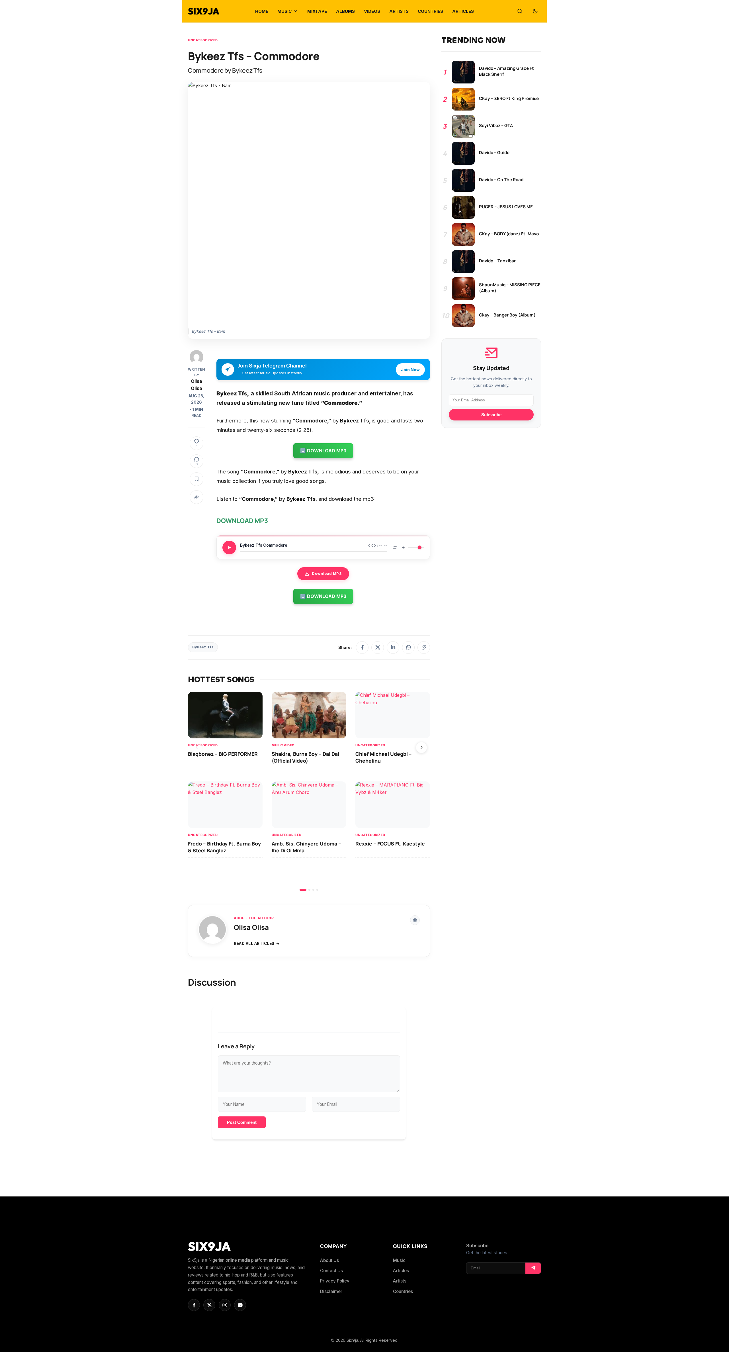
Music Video (283, 745)
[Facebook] (362, 647)
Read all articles (254, 943)
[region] (309, 791)
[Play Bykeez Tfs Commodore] (229, 547)
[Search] (520, 11)
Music (399, 1260)
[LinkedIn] (393, 647)
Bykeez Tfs (203, 647)
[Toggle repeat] (395, 548)
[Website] (415, 920)
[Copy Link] (423, 647)
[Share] (196, 497)
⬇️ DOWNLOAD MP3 (323, 451)
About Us (329, 1260)
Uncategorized (203, 40)
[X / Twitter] (377, 647)
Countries (403, 1291)
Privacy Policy (334, 1281)
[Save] (196, 479)
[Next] (421, 747)
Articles (401, 1270)
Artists (399, 1281)
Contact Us (331, 1270)
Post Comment (242, 1122)
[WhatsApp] (408, 647)
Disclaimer (331, 1291)
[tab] (303, 890)
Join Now (410, 369)
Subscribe (491, 414)
